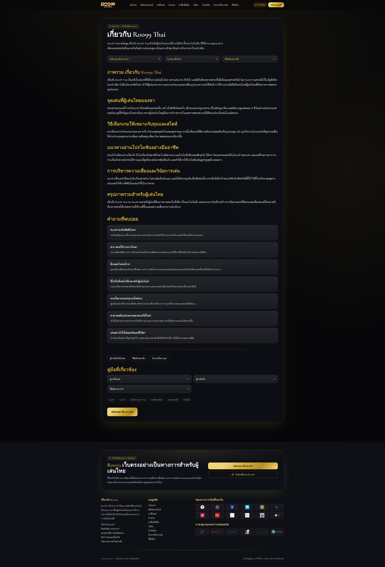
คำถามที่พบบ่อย (221, 4)
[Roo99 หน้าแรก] (108, 4)
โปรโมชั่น (206, 4)
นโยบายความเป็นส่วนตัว (111, 541)
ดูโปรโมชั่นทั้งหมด (117, 358)
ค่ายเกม (171, 4)
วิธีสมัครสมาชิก (138, 358)
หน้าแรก (133, 4)
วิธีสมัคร (235, 4)
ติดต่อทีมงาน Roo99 (110, 528)
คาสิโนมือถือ (184, 4)
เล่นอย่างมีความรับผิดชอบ (112, 532)
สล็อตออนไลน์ (146, 4)
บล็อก (195, 4)
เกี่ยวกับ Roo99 (108, 524)
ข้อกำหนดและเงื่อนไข (110, 537)
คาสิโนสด (161, 4)
